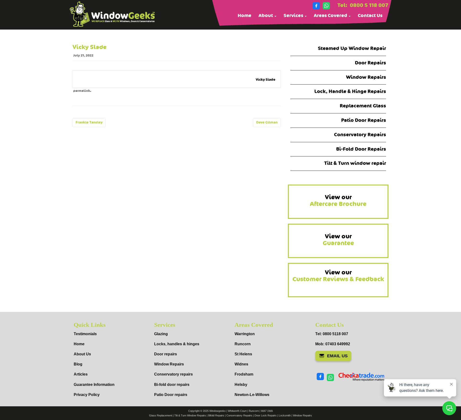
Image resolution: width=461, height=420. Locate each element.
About (266, 16)
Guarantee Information (94, 385)
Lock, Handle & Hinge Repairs (350, 91)
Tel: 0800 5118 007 (331, 334)
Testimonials (85, 334)
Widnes (241, 364)
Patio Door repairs (170, 395)
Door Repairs (370, 63)
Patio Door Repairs (363, 120)
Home (244, 16)
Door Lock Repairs (266, 415)
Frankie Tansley (89, 122)
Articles (81, 374)
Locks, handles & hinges (176, 344)
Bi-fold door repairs (171, 385)
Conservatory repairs (173, 374)
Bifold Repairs (216, 415)
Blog (78, 364)
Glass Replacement (160, 415)
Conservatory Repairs (360, 135)
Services (294, 16)
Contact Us (370, 16)
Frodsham (244, 374)
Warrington (245, 334)
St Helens (243, 354)
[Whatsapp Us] (326, 5)
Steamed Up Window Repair (352, 48)
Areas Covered (331, 16)
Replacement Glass (363, 106)
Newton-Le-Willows (252, 395)
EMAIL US (337, 355)
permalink (81, 91)
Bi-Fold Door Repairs (361, 149)
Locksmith (285, 415)
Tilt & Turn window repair (355, 163)
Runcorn (243, 344)
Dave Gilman (267, 122)
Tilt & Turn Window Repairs (190, 415)
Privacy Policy (87, 395)
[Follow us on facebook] (316, 5)
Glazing (161, 334)
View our (338, 200)
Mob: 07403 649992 (332, 344)
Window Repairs (366, 77)
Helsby (241, 385)
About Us (82, 354)
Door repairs (165, 354)
